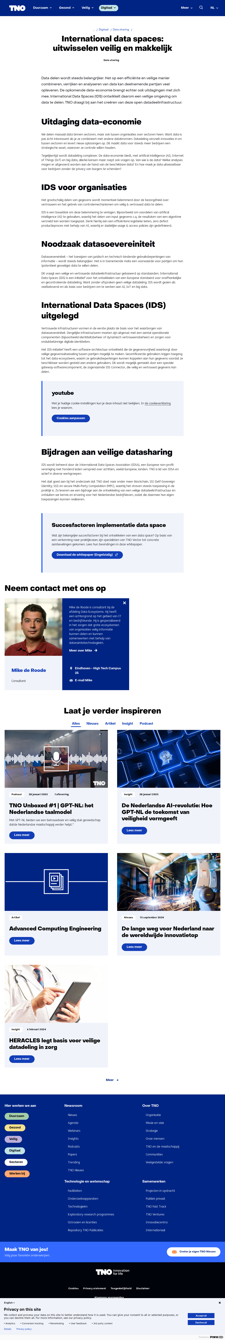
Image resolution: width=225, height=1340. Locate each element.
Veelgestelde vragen (159, 1162)
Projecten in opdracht (160, 1191)
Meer (185, 8)
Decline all (201, 1322)
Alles (76, 723)
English (8, 1302)
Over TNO (150, 1106)
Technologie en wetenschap (87, 1181)
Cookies (73, 1289)
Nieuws (92, 723)
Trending (74, 1162)
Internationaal (155, 1230)
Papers (72, 1154)
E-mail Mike (83, 680)
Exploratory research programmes (91, 1214)
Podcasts (74, 1146)
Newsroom (73, 1106)
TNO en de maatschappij (162, 1146)
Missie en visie (155, 1123)
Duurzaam (40, 8)
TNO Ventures (155, 1214)
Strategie (152, 1131)
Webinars (74, 1131)
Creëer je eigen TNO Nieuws (198, 1252)
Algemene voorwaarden (109, 1298)
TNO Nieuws (76, 1170)
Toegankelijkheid (121, 1289)
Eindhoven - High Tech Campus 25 (98, 671)
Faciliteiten (75, 1191)
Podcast (146, 723)
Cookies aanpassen (71, 418)
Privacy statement (94, 1289)
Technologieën (77, 1206)
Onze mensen (155, 1138)
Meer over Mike (80, 650)
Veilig (86, 8)
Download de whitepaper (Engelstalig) (90, 556)
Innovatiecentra (157, 1222)
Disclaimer (143, 1289)
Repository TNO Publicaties (85, 1230)
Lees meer (23, 836)
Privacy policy (24, 1329)
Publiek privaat (155, 1198)
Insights (73, 1138)
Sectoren (16, 1162)
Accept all (201, 1315)
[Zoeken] (201, 7)
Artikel (110, 723)
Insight (127, 723)
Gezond (65, 8)
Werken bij (17, 1173)
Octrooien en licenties (82, 1222)
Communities (154, 1154)
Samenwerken (153, 1181)
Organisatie (153, 1115)
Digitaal (106, 8)
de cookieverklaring (158, 403)
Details (7, 1329)
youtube (63, 393)
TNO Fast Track (156, 1206)
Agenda (73, 1123)
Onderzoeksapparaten (83, 1198)
